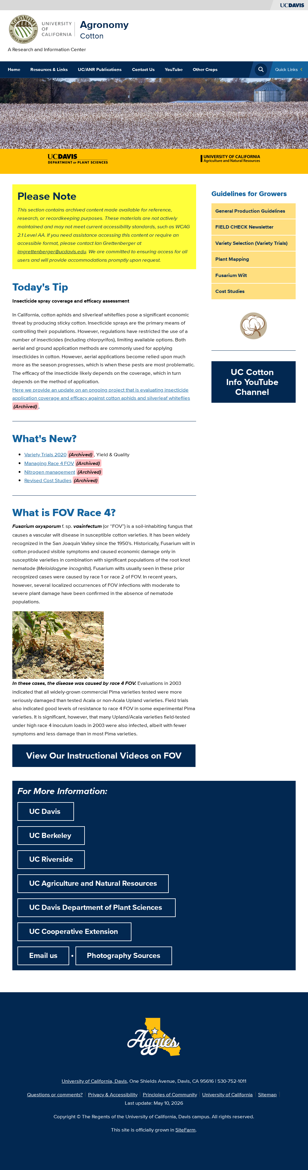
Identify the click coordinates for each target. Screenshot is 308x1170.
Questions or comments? (55, 1094)
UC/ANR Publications (100, 69)
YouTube (174, 69)
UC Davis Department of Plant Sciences (96, 907)
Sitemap (267, 1094)
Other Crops (205, 69)
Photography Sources (123, 955)
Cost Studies (230, 291)
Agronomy (104, 24)
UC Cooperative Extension (74, 931)
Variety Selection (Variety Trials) (251, 243)
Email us (43, 955)
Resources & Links (49, 69)
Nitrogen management (49, 472)
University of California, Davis (94, 1081)
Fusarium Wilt (231, 275)
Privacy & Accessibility (112, 1094)
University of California (227, 1094)
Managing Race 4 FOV (49, 463)
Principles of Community (170, 1094)
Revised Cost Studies (48, 480)
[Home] (41, 28)
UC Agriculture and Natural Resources (93, 883)
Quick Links (286, 69)
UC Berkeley (51, 835)
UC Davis (45, 811)
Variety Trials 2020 (45, 454)
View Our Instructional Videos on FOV (104, 755)
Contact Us (143, 69)
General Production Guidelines (250, 211)
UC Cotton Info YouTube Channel (252, 382)
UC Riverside (51, 859)
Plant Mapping (232, 259)
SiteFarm (185, 1129)
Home (14, 69)
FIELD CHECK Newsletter (244, 227)
